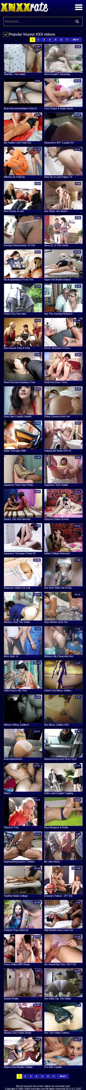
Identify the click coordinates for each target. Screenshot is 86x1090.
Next (76, 39)
